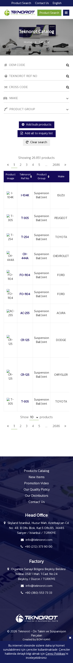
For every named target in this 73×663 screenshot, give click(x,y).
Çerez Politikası (55, 654)
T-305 (25, 218)
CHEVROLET (61, 256)
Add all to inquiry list (38, 133)
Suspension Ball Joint (41, 195)
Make (61, 176)
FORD (61, 275)
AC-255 (25, 313)
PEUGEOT (61, 218)
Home (28, 42)
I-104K (25, 195)
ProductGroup (42, 176)
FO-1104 (25, 275)
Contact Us (36, 502)
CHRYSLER (61, 375)
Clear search (38, 142)
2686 (56, 165)
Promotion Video (36, 483)
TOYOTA (61, 237)
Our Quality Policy (37, 489)
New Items (37, 477)
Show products (36, 417)
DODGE (61, 340)
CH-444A (24, 256)
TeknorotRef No (25, 176)
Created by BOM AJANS (36, 639)
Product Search (49, 13)
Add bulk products (38, 124)
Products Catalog (36, 471)
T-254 (25, 237)
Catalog (44, 42)
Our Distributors (36, 496)
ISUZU (61, 195)
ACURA (61, 313)
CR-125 (25, 340)
